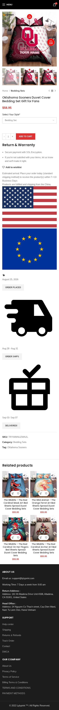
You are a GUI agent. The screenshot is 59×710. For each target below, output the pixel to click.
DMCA (5, 651)
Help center (8, 624)
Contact (6, 646)
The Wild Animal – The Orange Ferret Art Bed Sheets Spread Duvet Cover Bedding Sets (43, 504)
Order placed (13, 287)
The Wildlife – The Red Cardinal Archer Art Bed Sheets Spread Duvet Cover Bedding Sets (43, 548)
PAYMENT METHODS (13, 693)
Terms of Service (10, 677)
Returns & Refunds (11, 635)
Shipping (6, 629)
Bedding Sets (18, 91)
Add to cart (25, 136)
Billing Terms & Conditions (15, 682)
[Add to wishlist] (18, 493)
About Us (6, 666)
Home (5, 91)
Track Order (8, 640)
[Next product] (55, 90)
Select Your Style (11, 114)
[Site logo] (29, 4)
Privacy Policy (9, 671)
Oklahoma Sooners (17, 447)
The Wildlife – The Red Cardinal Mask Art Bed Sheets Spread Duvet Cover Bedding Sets (15, 504)
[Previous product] (49, 90)
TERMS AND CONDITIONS (16, 688)
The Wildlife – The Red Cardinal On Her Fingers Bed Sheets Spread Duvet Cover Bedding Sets (15, 550)
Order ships (12, 356)
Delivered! (11, 425)
